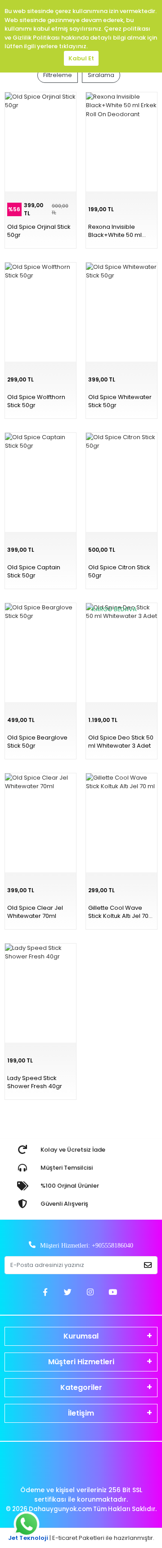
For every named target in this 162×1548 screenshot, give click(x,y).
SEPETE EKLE (139, 940)
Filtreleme (57, 75)
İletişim (81, 1413)
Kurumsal (81, 1336)
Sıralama (101, 75)
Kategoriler (81, 1387)
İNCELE (104, 940)
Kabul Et (81, 58)
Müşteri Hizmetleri (81, 1362)
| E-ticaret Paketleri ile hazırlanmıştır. (81, 1538)
